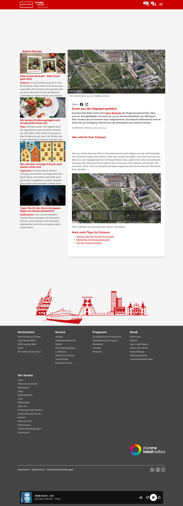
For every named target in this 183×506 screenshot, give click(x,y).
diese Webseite (113, 113)
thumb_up (159, 497)
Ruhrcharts (135, 337)
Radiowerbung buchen (29, 413)
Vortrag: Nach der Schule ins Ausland (95, 236)
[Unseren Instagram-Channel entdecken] (163, 470)
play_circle (153, 497)
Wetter (58, 344)
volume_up (141, 497)
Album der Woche (139, 348)
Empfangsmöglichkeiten (30, 410)
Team (20, 380)
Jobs (20, 399)
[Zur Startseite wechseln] (26, 5)
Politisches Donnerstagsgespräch (93, 240)
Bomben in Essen (63, 363)
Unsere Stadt (61, 359)
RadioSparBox (25, 395)
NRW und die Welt (27, 344)
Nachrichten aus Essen (29, 337)
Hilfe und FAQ (25, 421)
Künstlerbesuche (138, 355)
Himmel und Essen (64, 355)
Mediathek (98, 344)
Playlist (133, 340)
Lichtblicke (60, 351)
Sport (20, 348)
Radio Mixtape (137, 351)
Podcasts (97, 351)
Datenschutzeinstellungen (60, 469)
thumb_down (147, 497)
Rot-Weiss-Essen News (29, 351)
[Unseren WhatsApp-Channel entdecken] (152, 470)
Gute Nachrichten (26, 340)
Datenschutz (24, 425)
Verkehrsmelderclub (65, 340)
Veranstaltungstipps (65, 348)
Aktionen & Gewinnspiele (105, 340)
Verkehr (59, 337)
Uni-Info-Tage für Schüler (89, 243)
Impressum (23, 432)
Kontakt (22, 417)
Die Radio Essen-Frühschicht (107, 337)
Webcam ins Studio (28, 384)
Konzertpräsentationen (141, 359)
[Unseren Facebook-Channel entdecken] (158, 470)
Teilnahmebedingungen (29, 428)
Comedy (97, 348)
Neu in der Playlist (139, 344)
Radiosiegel (24, 402)
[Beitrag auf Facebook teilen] (81, 104)
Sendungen (23, 387)
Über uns (22, 406)
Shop (20, 391)
